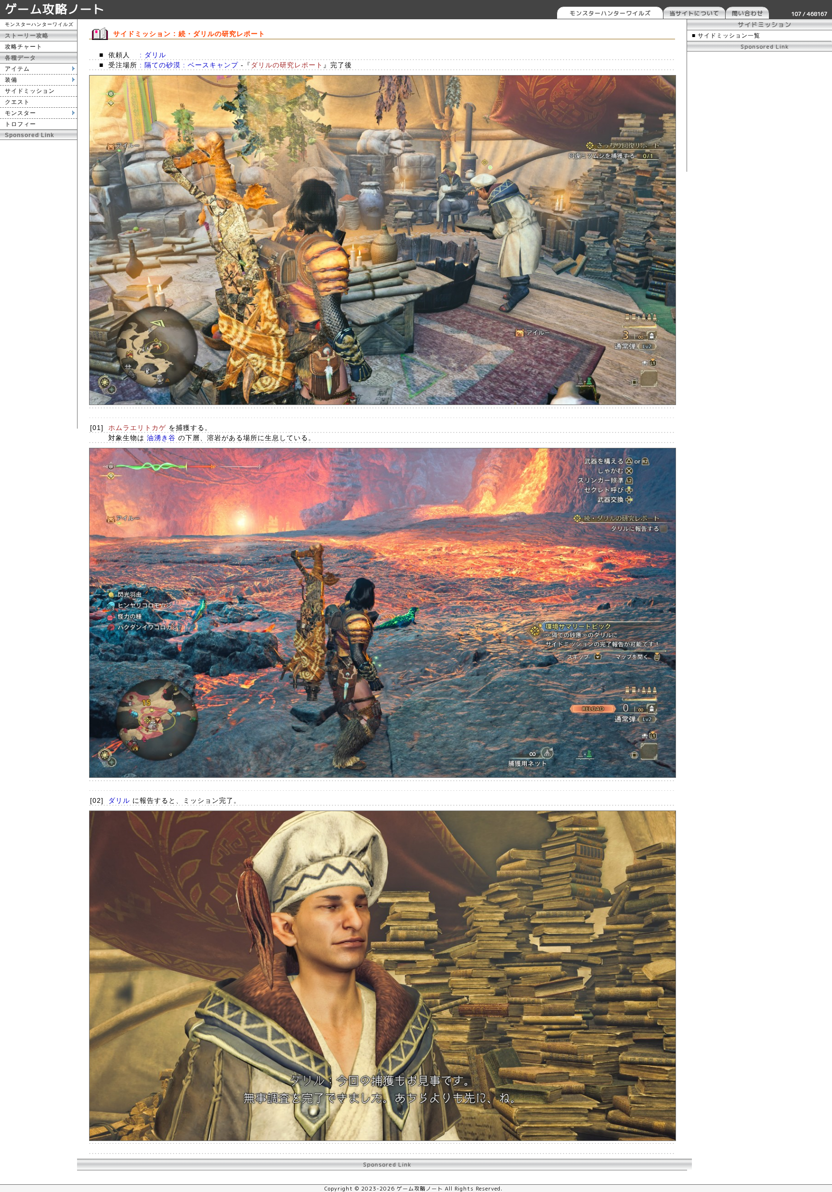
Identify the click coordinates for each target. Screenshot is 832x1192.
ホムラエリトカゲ (137, 427)
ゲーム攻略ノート (55, 8)
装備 (11, 79)
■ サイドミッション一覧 (726, 35)
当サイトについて (694, 13)
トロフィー (20, 124)
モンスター (20, 113)
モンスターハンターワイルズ (610, 13)
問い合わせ (747, 13)
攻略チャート (23, 46)
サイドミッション (30, 91)
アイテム (17, 68)
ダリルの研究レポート (287, 65)
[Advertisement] (38, 284)
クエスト (17, 102)
